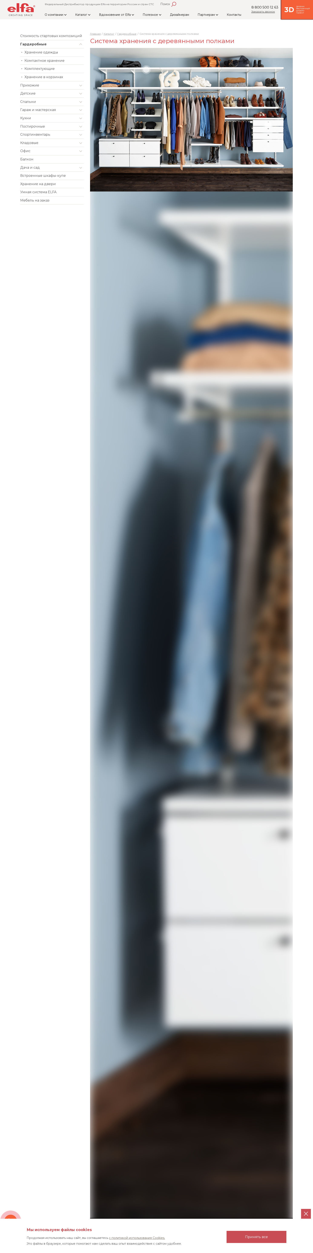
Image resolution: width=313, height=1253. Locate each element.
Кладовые (29, 143)
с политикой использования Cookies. (137, 1238)
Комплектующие (39, 69)
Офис (25, 151)
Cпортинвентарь (35, 135)
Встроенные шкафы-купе (43, 176)
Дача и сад (30, 168)
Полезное (151, 15)
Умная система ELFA (38, 192)
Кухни (25, 118)
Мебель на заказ (34, 200)
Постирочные (32, 126)
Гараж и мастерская (38, 110)
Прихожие (29, 85)
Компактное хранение (44, 61)
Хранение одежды (41, 52)
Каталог (81, 15)
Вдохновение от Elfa (115, 15)
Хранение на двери (38, 184)
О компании (54, 15)
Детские (28, 93)
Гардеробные (33, 44)
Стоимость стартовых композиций (51, 36)
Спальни (28, 102)
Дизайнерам (179, 15)
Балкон (26, 159)
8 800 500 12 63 (264, 7)
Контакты (234, 15)
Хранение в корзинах (43, 77)
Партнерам (207, 15)
